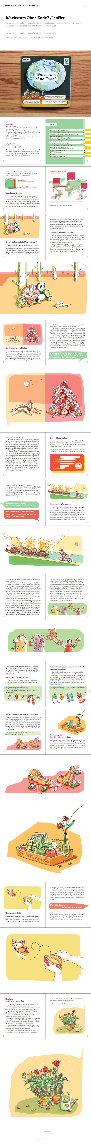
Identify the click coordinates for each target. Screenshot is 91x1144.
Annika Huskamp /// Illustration (22, 5)
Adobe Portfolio (49, 1140)
